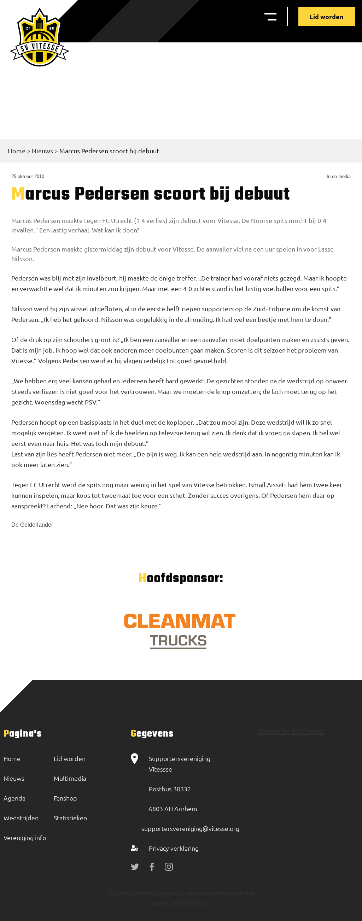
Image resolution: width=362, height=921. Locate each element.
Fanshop (65, 798)
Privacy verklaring (174, 848)
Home (16, 150)
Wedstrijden (21, 818)
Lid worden (327, 16)
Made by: (161, 903)
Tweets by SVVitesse (291, 730)
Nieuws (42, 150)
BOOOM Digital (191, 903)
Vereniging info (25, 837)
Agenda (14, 798)
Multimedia (70, 778)
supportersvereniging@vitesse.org (190, 828)
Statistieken (70, 818)
